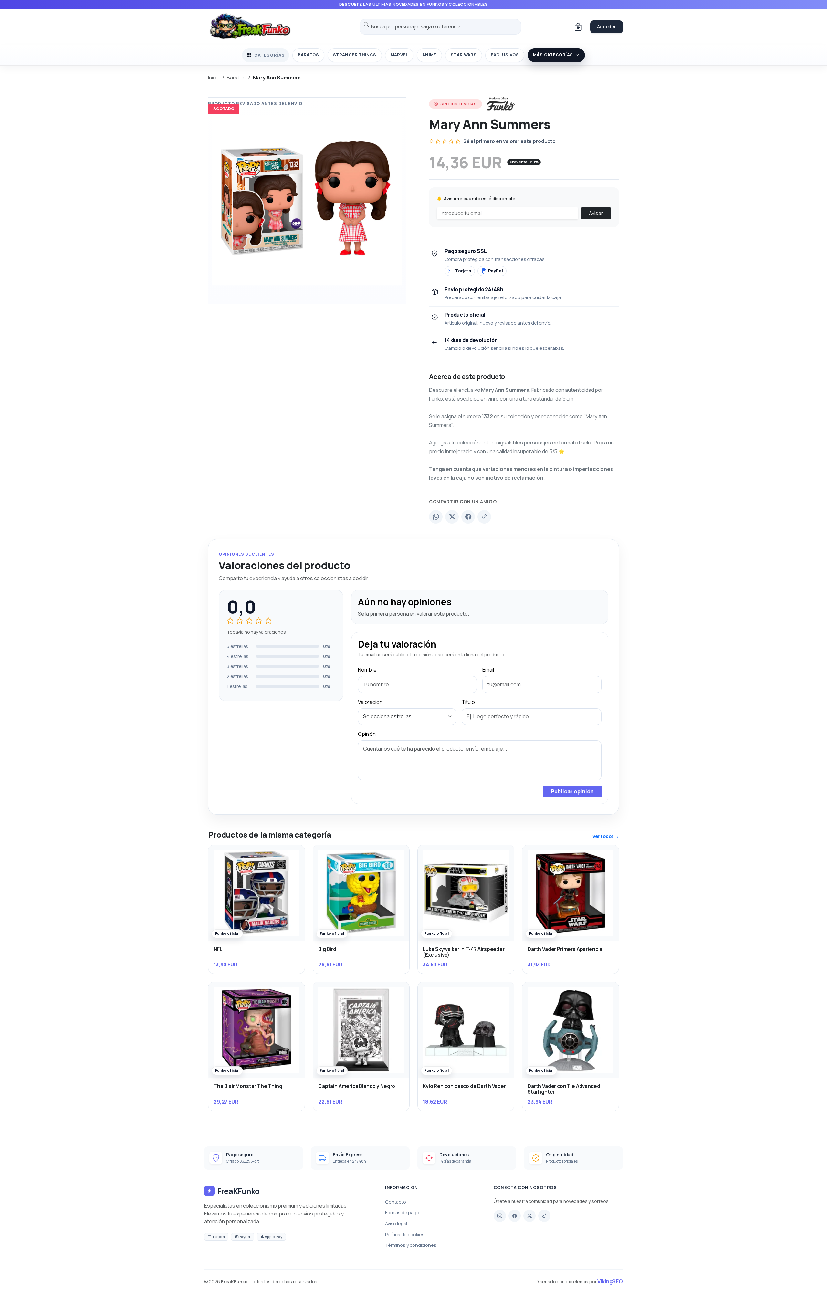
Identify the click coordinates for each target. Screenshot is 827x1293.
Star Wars (463, 54)
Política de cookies (404, 1234)
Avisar (596, 213)
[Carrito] (578, 27)
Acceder (606, 27)
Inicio (214, 77)
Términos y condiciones (410, 1245)
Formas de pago (402, 1212)
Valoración (370, 701)
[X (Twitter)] (452, 517)
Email (488, 669)
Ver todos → (605, 836)
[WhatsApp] (436, 517)
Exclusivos (505, 54)
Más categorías (553, 54)
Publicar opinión (572, 791)
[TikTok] (544, 1216)
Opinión (367, 733)
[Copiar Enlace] (484, 517)
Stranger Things (354, 54)
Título (468, 701)
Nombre (367, 669)
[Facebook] (468, 517)
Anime (429, 54)
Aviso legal (396, 1223)
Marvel (399, 54)
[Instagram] (500, 1216)
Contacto (395, 1202)
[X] (529, 1216)
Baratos (308, 54)
